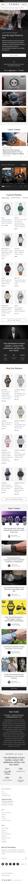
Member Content (6, 837)
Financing (4, 832)
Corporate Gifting (6, 820)
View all (23, 164)
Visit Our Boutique (6, 812)
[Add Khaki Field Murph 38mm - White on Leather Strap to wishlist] (24, 234)
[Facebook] (6, 864)
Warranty (4, 836)
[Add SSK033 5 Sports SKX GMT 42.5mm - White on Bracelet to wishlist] (11, 203)
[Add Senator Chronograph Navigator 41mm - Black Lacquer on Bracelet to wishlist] (24, 469)
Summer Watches (15, 197)
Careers (4, 839)
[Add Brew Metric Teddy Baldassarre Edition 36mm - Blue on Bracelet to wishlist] (11, 234)
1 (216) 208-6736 (6, 795)
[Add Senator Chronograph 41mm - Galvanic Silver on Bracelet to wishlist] (24, 375)
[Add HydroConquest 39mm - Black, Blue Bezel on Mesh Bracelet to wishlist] (11, 469)
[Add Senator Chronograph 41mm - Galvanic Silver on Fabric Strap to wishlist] (24, 406)
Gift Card (4, 818)
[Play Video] (14, 700)
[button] (3, 186)
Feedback (4, 841)
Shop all (14, 320)
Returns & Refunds (6, 834)
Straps (3, 816)
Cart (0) (24, 4)
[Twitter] (14, 864)
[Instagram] (10, 864)
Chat (3, 791)
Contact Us (4, 793)
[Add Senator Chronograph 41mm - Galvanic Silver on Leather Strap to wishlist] (24, 436)
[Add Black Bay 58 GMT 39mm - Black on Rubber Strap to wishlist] (11, 264)
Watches (4, 814)
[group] (8, 176)
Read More (14, 688)
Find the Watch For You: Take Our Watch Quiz (16, 1)
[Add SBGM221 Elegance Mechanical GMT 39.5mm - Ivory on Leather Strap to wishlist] (11, 291)
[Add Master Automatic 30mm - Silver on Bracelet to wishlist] (11, 406)
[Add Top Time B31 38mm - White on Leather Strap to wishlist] (24, 264)
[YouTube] (3, 864)
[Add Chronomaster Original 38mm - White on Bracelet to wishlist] (24, 291)
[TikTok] (17, 864)
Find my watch (14, 55)
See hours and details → (8, 801)
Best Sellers (5, 197)
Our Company (5, 828)
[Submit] (25, 858)
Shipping (4, 830)
